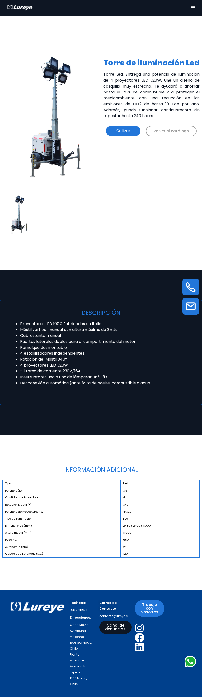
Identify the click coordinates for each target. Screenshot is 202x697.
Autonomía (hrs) (16, 547)
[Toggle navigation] (192, 7)
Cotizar (123, 131)
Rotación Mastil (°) (18, 505)
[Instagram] (139, 628)
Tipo (8, 483)
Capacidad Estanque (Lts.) (24, 554)
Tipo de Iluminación (18, 519)
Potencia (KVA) (15, 491)
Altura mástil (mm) (18, 533)
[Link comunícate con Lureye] (190, 661)
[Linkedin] (139, 647)
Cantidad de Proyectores (22, 497)
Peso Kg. (11, 540)
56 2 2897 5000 (82, 610)
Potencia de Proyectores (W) (25, 512)
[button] (171, 131)
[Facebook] (139, 637)
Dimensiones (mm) (18, 526)
